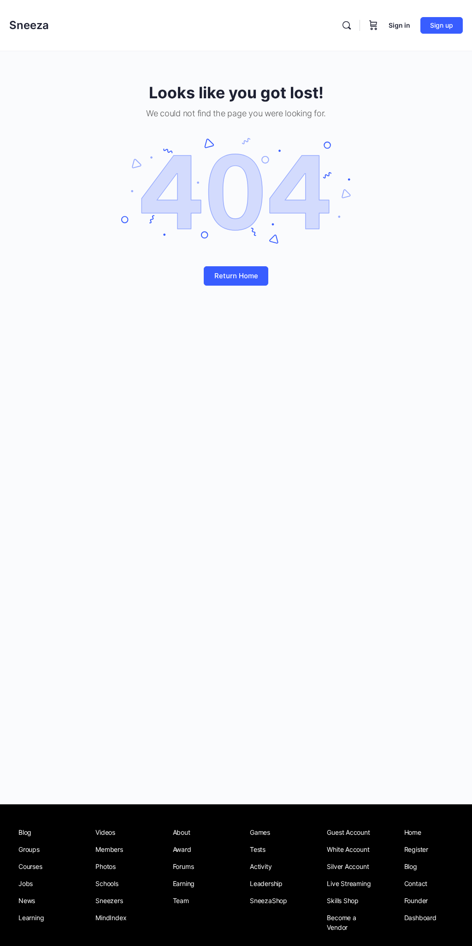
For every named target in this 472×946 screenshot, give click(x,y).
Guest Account (348, 832)
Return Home (236, 275)
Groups (29, 849)
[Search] (346, 25)
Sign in (399, 25)
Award (182, 849)
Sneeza (29, 25)
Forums (183, 866)
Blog (24, 832)
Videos (105, 832)
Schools (106, 883)
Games (260, 832)
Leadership (266, 883)
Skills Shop (343, 900)
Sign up (441, 25)
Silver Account (348, 866)
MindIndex (110, 918)
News (26, 900)
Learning (31, 918)
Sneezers (109, 900)
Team (181, 900)
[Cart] (373, 25)
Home (412, 832)
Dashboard (420, 918)
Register (416, 849)
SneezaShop (268, 900)
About (181, 832)
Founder (416, 900)
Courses (30, 866)
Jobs (25, 883)
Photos (105, 866)
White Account (348, 849)
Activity (260, 866)
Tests (258, 849)
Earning (184, 883)
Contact (416, 883)
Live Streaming (349, 883)
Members (109, 849)
